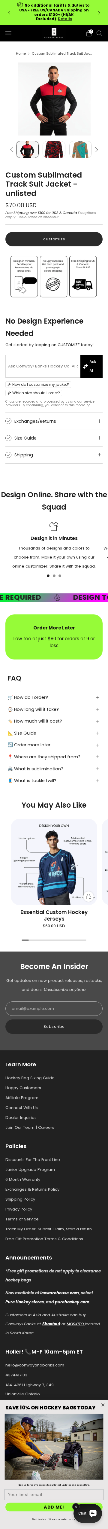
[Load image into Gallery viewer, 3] (80, 149)
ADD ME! (54, 1507)
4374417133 (16, 1375)
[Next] (99, 12)
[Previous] (9, 12)
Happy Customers (23, 1088)
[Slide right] (95, 150)
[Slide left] (12, 150)
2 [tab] (54, 575)
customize (54, 239)
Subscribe (54, 1026)
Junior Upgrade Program (30, 1169)
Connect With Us (21, 1107)
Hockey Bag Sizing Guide (30, 1078)
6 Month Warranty (22, 1179)
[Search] (100, 33)
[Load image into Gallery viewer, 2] (54, 149)
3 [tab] (59, 575)
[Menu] (8, 33)
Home (21, 53)
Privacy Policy (18, 1209)
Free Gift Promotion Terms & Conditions (44, 1239)
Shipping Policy (20, 1199)
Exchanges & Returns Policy (32, 1189)
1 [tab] (48, 575)
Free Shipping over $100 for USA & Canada (41, 212)
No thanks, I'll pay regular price (54, 1519)
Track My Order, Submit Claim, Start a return (48, 1229)
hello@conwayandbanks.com (34, 1365)
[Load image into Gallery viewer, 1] (27, 149)
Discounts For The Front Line (32, 1159)
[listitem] (54, 13)
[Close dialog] (103, 1405)
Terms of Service (22, 1219)
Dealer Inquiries (21, 1117)
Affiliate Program (21, 1098)
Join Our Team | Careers (29, 1127)
